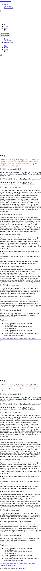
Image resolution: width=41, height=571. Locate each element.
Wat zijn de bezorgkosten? (11, 285)
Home (6, 4)
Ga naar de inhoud (5, 1)
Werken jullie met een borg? (11, 234)
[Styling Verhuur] (9, 21)
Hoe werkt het (8, 8)
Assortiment (7, 6)
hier (9, 176)
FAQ (5, 24)
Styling (6, 26)
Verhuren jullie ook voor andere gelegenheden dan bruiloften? (22, 179)
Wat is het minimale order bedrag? (13, 266)
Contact (6, 28)
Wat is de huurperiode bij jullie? (13, 214)
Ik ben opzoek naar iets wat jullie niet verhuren (17, 296)
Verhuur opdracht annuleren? (12, 310)
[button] (20, 169)
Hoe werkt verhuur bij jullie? (12, 169)
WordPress (22, 568)
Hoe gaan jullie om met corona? (13, 187)
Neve (1, 568)
